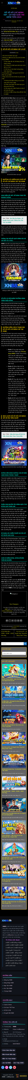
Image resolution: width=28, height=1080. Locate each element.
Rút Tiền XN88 (8, 988)
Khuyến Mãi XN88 (9, 1013)
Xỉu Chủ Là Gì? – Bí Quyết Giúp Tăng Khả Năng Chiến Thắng (21, 633)
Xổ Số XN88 (14, 8)
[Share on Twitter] (12, 620)
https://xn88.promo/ (7, 610)
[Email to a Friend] (15, 620)
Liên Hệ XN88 (6, 1063)
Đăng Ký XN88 (8, 980)
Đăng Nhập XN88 (9, 983)
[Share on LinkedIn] (21, 620)
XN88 (6, 609)
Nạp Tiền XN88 (8, 985)
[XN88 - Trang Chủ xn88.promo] (14, 3)
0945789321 (16, 1044)
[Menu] (2, 3)
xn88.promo (10, 935)
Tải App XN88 (8, 991)
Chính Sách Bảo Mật (8, 1050)
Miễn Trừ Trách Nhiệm (9, 1058)
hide (17, 52)
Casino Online (8, 1004)
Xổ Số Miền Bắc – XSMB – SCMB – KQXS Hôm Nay (7, 633)
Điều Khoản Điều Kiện (8, 1054)
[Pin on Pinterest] (18, 620)
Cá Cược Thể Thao (9, 1007)
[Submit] (25, 643)
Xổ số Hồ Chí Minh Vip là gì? (9, 55)
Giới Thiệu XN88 (18, 1063)
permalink (14, 627)
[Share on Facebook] (9, 620)
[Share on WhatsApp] (7, 620)
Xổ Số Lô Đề (7, 1010)
